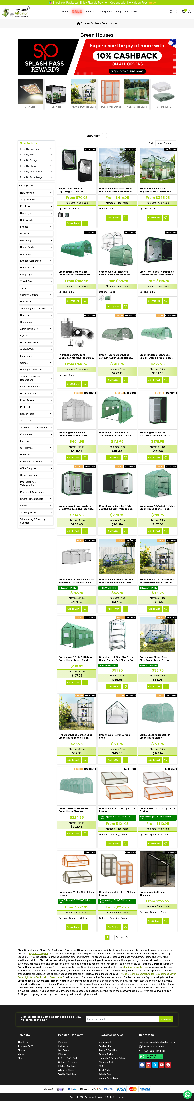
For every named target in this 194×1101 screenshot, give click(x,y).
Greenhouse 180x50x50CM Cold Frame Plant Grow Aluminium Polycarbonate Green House (76, 582)
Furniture (63, 1042)
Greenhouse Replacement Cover (158, 974)
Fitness (62, 1054)
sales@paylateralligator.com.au (160, 1042)
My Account (105, 1042)
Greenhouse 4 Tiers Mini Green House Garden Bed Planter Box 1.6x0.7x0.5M (116, 660)
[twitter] (155, 1065)
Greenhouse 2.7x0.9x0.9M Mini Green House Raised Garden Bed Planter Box (116, 582)
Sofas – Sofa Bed (67, 1058)
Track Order (105, 1070)
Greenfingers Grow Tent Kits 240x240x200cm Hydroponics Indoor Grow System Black (75, 509)
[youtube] (161, 1065)
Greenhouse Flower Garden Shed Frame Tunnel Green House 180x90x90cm (155, 660)
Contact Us (131, 11)
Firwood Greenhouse (130, 974)
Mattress (63, 1046)
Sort (151, 143)
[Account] (189, 11)
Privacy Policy (106, 1054)
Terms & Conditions (109, 1050)
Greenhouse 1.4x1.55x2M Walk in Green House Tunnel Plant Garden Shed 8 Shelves (157, 509)
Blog (118, 11)
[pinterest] (168, 1065)
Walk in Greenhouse (52, 977)
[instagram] (148, 1065)
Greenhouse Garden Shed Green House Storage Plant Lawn (114, 274)
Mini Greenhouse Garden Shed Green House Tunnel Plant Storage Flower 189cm (75, 738)
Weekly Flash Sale (67, 1074)
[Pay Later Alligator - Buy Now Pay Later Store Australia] (16, 11)
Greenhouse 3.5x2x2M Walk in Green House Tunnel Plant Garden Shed (75, 660)
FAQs (101, 1066)
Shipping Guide (106, 1062)
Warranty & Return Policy (112, 1058)
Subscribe (166, 1019)
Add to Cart (114, 380)
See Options (73, 223)
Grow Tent (35, 977)
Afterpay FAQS (25, 1046)
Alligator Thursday (67, 1070)
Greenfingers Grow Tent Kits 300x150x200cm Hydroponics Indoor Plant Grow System (115, 509)
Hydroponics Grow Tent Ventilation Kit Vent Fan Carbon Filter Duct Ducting (76, 358)
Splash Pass (105, 1074)
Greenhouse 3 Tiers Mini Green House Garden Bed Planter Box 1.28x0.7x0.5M (157, 582)
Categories (106, 11)
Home (65, 11)
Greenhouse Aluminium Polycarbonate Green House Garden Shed (155, 191)
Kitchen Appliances (68, 1066)
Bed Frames (64, 1050)
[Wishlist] (177, 11)
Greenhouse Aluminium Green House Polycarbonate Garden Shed (115, 191)
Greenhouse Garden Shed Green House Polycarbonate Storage (74, 274)
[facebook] (142, 1065)
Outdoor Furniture (67, 1062)
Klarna (21, 1054)
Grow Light (24, 977)
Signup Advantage (108, 1078)
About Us (91, 11)
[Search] (171, 11)
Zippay (21, 1050)
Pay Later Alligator (94, 1097)
